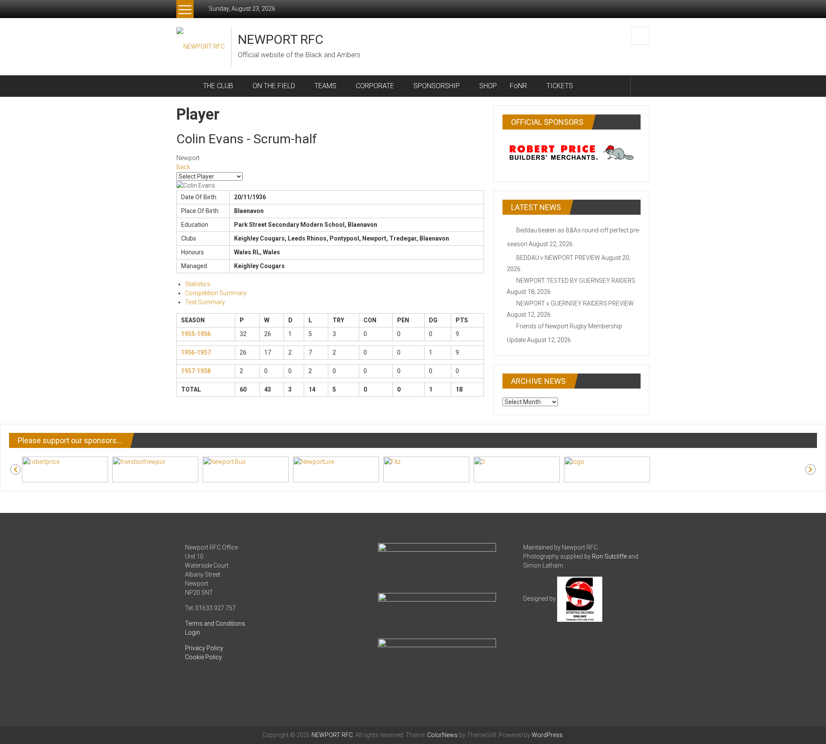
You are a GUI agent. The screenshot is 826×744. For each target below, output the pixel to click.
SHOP (488, 86)
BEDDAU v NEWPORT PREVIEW (558, 257)
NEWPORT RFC (281, 39)
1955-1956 (196, 333)
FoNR (518, 86)
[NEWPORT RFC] (186, 86)
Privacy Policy (204, 648)
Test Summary (205, 302)
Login (192, 632)
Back (183, 167)
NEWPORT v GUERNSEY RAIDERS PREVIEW (575, 303)
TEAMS (325, 86)
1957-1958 (196, 370)
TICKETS (559, 86)
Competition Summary (216, 293)
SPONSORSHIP (436, 86)
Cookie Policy (203, 657)
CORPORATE (375, 86)
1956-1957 (196, 352)
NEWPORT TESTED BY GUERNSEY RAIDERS (575, 280)
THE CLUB (218, 86)
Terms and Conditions (215, 623)
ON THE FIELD (274, 86)
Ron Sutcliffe (609, 556)
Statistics (197, 284)
